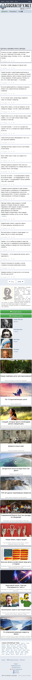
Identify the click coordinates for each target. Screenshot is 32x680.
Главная (3, 660)
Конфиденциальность (16, 665)
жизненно (3, 647)
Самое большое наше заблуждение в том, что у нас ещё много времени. (15, 138)
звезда (24, 650)
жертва (8, 646)
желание (11, 644)
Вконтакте (17, 672)
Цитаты (2, 1)
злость (3, 652)
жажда (27, 643)
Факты (12, 1)
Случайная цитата (17, 316)
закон (14, 648)
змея (7, 652)
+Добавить (4, 11)
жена (25, 644)
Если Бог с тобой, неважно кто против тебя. (14, 65)
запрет (2, 650)
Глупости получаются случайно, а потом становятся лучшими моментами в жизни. (13, 264)
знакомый (17, 652)
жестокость (13, 646)
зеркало (12, 651)
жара (7, 644)
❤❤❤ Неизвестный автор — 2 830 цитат (16, 660)
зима (16, 651)
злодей (26, 651)
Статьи (7, 1)
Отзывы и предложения (16, 669)
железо (16, 644)
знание (21, 652)
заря (12, 650)
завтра (25, 647)
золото (3, 654)
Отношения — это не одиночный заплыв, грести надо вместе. (15, 255)
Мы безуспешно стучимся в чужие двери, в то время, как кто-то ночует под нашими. (14, 233)
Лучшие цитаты (17, 312)
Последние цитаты (16, 667)
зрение (17, 654)
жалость (3, 644)
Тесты (16, 1)
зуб (25, 654)
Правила (16, 664)
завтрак (3, 648)
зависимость (15, 647)
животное (19, 646)
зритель (21, 654)
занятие (22, 648)
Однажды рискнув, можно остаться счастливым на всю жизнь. (15, 147)
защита (20, 650)
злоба (22, 651)
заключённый (9, 648)
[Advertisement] (16, 30)
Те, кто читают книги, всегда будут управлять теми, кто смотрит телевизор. (14, 99)
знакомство (11, 652)
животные (24, 646)
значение (26, 652)
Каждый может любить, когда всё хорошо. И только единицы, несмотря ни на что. (13, 224)
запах (26, 648)
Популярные (13, 11)
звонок (28, 650)
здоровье (3, 651)
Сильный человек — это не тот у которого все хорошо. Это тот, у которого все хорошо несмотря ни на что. (15, 128)
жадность (23, 643)
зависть (21, 647)
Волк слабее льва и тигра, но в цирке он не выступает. (13, 156)
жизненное (9, 647)
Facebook (17, 671)
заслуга (15, 650)
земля (8, 651)
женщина (3, 646)
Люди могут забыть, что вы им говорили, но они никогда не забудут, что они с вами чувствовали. (15, 108)
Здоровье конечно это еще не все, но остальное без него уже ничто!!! (15, 273)
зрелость (13, 654)
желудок (21, 644)
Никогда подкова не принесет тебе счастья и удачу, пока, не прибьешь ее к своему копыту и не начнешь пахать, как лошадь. (16, 166)
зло (19, 651)
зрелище (8, 654)
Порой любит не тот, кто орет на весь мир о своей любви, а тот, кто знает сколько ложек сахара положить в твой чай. (16, 117)
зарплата (8, 650)
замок (18, 648)
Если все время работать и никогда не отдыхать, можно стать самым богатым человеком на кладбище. (15, 89)
